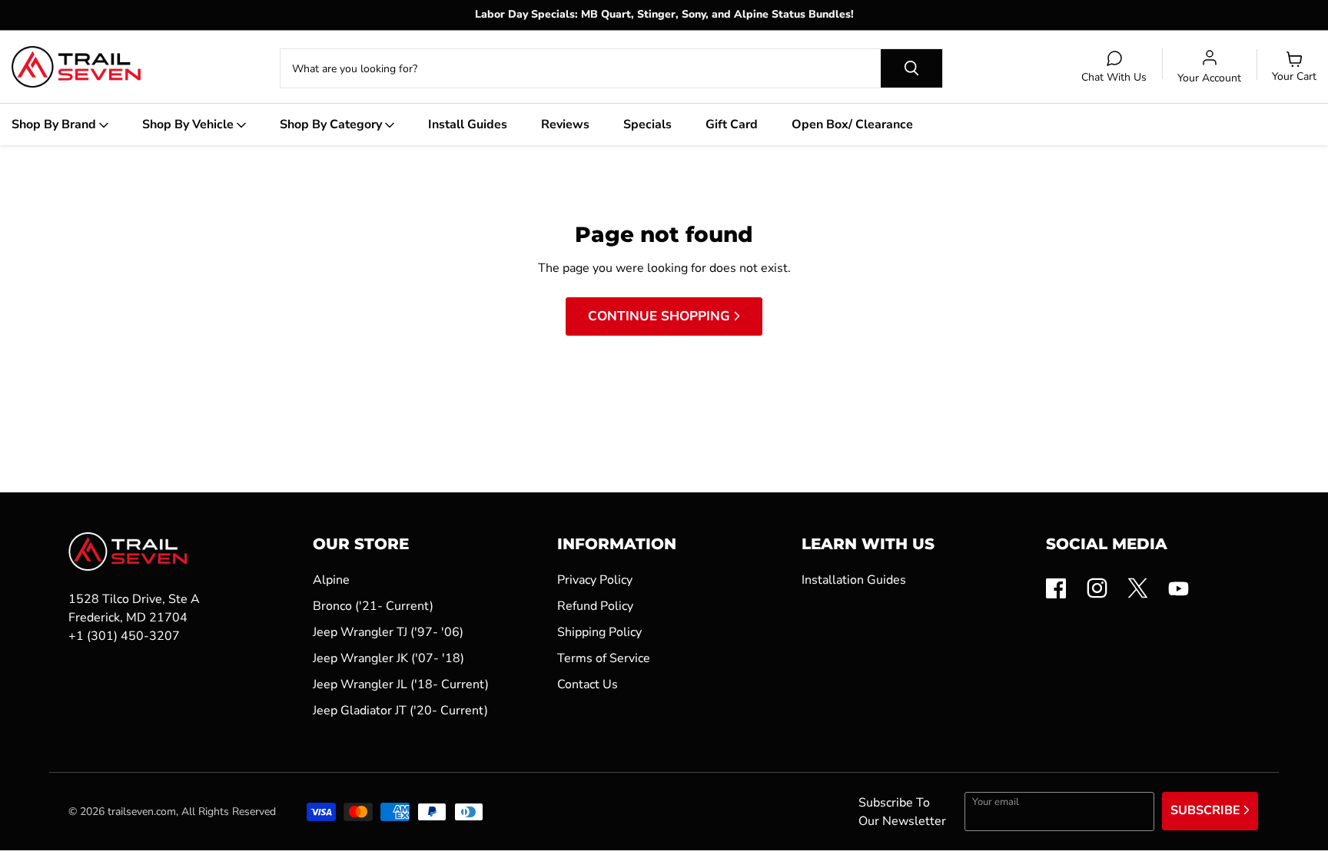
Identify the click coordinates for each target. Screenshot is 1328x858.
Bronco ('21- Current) (373, 606)
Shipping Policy (599, 632)
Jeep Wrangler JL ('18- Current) (401, 684)
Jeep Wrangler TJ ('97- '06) (388, 632)
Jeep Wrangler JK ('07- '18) (388, 658)
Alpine (331, 579)
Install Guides (467, 124)
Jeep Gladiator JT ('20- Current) (400, 710)
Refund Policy (595, 606)
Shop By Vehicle (189, 124)
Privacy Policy (594, 579)
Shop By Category (332, 124)
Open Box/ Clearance (852, 124)
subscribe (1206, 810)
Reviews (565, 124)
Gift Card (732, 124)
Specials (647, 124)
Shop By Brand (55, 124)
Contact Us (587, 684)
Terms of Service (603, 658)
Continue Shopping (661, 316)
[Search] (911, 68)
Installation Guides (854, 579)
